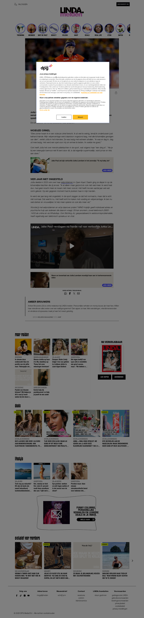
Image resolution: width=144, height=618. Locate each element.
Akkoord (80, 117)
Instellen (63, 117)
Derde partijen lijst (45, 110)
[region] (72, 92)
